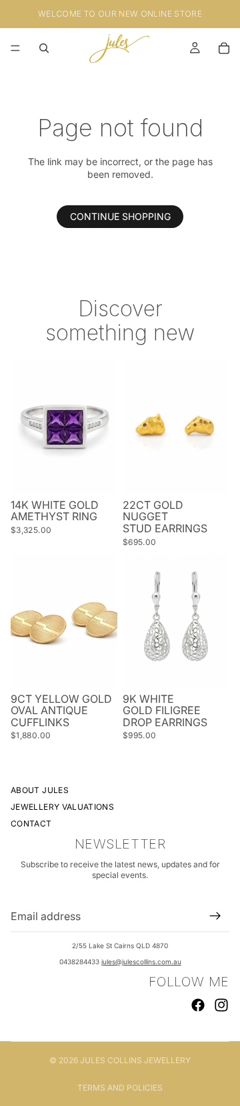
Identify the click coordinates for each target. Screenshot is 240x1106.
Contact (31, 824)
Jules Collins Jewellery (135, 1060)
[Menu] (15, 48)
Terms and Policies (120, 1088)
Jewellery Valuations (62, 807)
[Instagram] (221, 1005)
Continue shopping (120, 216)
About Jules (40, 790)
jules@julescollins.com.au (141, 962)
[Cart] (224, 48)
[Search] (44, 48)
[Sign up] (215, 916)
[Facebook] (198, 1005)
